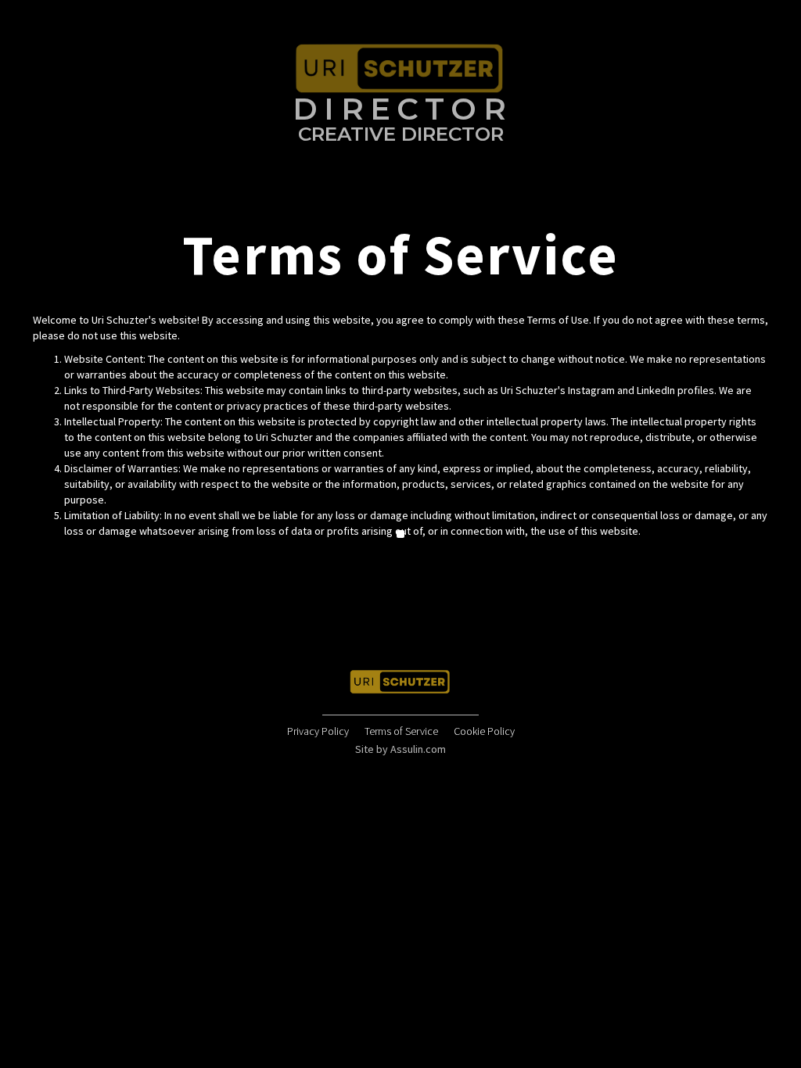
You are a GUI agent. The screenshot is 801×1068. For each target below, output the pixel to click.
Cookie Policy (484, 731)
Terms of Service (401, 731)
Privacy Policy (318, 731)
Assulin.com (418, 749)
